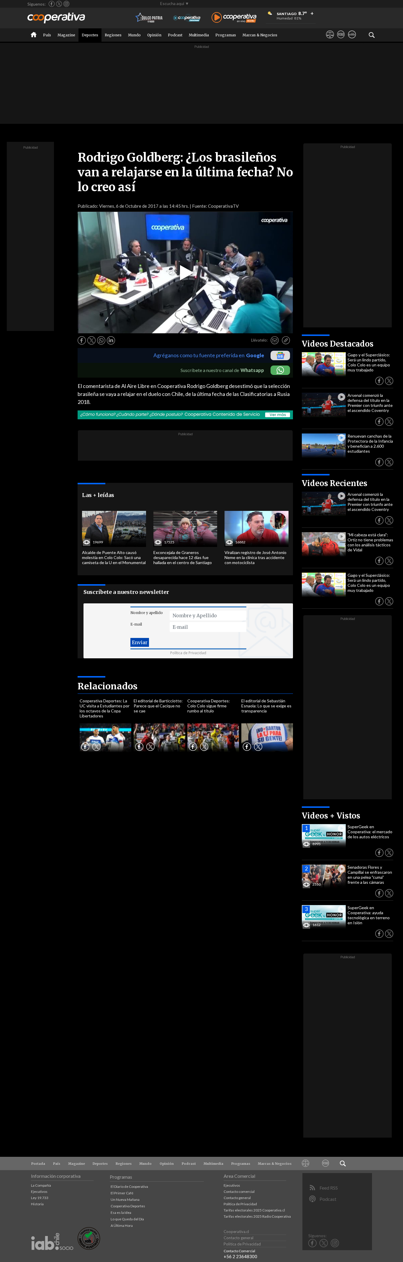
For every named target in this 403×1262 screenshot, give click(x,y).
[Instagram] (66, 4)
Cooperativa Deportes (128, 1206)
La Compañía (41, 1185)
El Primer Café (122, 1193)
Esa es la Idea (121, 1212)
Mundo (134, 35)
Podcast (175, 35)
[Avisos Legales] (330, 40)
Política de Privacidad (188, 652)
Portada (38, 1164)
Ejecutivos (39, 1191)
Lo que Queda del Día (127, 1219)
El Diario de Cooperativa (129, 1186)
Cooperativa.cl (236, 1231)
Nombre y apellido (146, 612)
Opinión (154, 35)
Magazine (66, 35)
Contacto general (237, 1198)
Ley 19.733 (39, 1198)
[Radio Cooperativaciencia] (187, 18)
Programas (225, 35)
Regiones (113, 35)
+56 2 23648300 (240, 1256)
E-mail (136, 624)
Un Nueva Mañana (125, 1199)
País (47, 35)
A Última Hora (122, 1225)
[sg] (352, 40)
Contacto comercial (239, 1191)
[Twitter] (59, 4)
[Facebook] (52, 4)
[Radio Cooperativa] (234, 18)
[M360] (341, 40)
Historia (37, 1204)
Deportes (90, 35)
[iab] (52, 1256)
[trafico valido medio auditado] (89, 1248)
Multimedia (199, 35)
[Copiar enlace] (286, 340)
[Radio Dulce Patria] (149, 17)
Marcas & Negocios (260, 35)
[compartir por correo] (275, 340)
